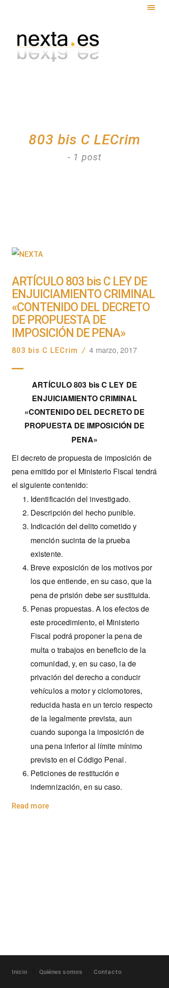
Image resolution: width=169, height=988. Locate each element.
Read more (30, 805)
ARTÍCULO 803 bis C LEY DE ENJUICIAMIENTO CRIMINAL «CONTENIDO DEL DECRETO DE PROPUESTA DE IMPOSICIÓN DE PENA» (83, 307)
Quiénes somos (60, 971)
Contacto (107, 971)
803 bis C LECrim (45, 350)
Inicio (20, 971)
